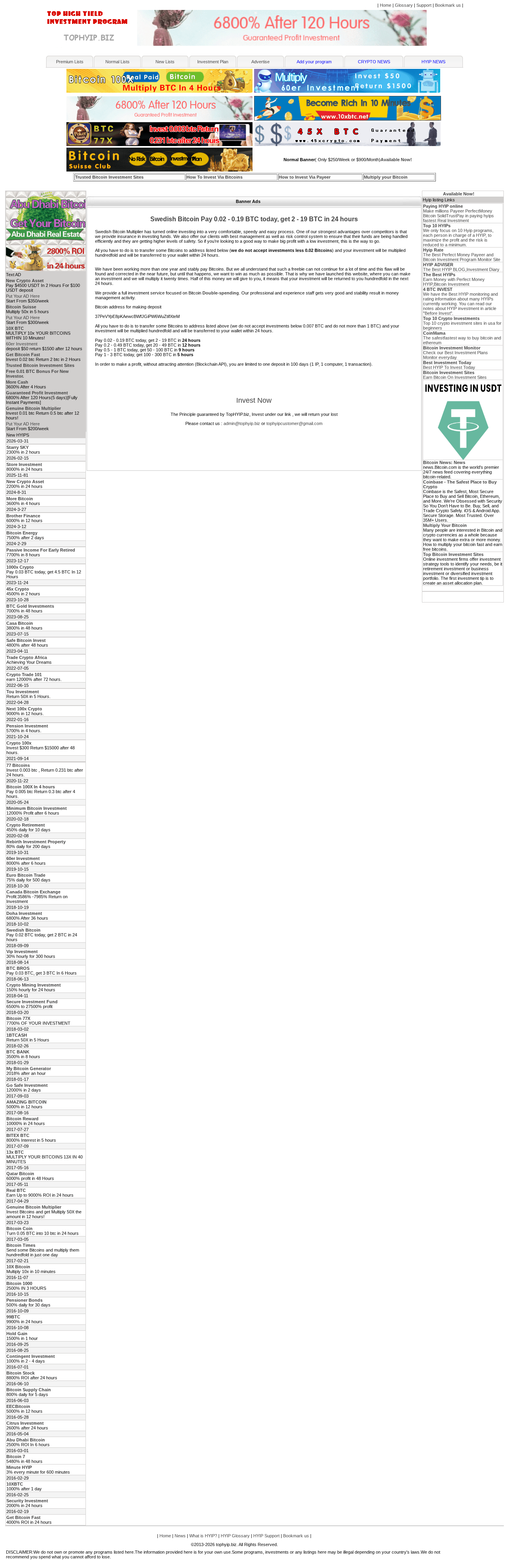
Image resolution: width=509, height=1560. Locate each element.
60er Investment (21, 343)
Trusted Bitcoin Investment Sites (109, 177)
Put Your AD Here (23, 296)
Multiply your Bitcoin (386, 177)
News (180, 1535)
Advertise (260, 61)
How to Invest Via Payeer (304, 177)
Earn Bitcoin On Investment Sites (455, 375)
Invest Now (254, 400)
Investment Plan (212, 61)
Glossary (404, 5)
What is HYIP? (203, 1535)
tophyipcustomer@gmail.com (294, 423)
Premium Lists (70, 61)
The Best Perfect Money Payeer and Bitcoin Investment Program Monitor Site (461, 255)
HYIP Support (266, 1535)
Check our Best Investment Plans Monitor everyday (455, 352)
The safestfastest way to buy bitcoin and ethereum (462, 338)
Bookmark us (448, 5)
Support (423, 5)
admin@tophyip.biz (241, 423)
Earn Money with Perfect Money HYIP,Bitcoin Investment (454, 279)
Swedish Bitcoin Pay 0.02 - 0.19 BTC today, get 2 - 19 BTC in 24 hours (254, 219)
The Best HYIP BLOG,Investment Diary (461, 267)
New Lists (165, 61)
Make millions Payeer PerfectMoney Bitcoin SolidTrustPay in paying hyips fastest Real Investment (458, 213)
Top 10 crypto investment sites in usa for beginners (462, 323)
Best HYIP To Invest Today (449, 365)
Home (385, 5)
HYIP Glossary (235, 1535)
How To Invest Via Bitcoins (215, 177)
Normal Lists (117, 61)
